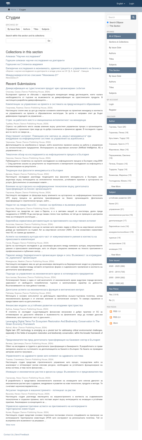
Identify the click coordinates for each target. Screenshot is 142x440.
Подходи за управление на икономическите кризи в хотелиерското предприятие (49, 273)
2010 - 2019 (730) (117, 271)
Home (13, 9)
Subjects (45, 29)
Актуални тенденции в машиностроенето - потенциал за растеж (41, 390)
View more (10, 424)
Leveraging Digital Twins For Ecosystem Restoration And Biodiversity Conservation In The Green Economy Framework (52, 322)
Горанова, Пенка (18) (118, 132)
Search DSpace (116, 22)
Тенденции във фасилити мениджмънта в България (34, 170)
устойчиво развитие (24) (120, 197)
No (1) (112, 300)
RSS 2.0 (117, 317)
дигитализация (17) (118, 220)
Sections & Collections (118, 41)
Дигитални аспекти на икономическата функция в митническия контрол (45, 289)
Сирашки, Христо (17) (119, 143)
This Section (115, 25)
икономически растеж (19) (121, 214)
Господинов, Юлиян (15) (120, 180)
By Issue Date (14, 29)
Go (49, 40)
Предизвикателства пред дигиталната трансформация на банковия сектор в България (53, 339)
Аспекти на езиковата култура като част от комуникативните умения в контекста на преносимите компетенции (51, 238)
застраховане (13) (117, 243)
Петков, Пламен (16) (118, 163)
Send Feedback (22, 434)
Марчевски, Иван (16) (119, 149)
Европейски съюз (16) (119, 226)
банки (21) (113, 203)
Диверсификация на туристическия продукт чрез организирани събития (45, 88)
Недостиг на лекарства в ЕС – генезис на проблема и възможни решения (46, 204)
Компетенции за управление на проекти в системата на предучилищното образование (53, 104)
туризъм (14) (115, 237)
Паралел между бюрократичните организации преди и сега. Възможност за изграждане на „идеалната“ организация (54, 256)
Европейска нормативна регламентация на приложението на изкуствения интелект (51, 220)
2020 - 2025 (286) (117, 266)
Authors (26, 29)
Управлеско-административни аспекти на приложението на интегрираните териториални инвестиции (46, 407)
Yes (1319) (114, 294)
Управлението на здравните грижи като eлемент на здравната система (44, 355)
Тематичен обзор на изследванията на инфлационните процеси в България (47, 154)
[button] (121, 3)
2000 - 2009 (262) (117, 277)
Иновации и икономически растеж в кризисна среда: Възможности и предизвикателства (54, 371)
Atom (115, 323)
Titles (36, 29)
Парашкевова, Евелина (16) (119, 156)
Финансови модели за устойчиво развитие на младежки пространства (44, 305)
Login (111, 104)
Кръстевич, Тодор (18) (119, 138)
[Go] (133, 17)
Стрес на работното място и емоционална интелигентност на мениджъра (46, 120)
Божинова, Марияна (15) (120, 175)
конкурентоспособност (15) (121, 231)
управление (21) (116, 209)
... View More (115, 186)
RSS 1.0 (117, 311)
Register (112, 109)
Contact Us (8, 434)
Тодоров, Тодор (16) (118, 169)
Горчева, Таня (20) (117, 126)
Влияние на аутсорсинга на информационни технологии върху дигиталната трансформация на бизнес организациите (47, 187)
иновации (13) (115, 249)
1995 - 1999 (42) (116, 283)
